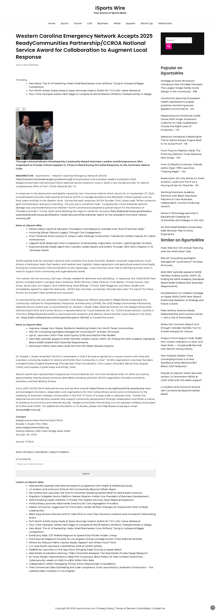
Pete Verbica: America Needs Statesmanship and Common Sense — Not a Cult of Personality (182, 314)
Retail (117, 23)
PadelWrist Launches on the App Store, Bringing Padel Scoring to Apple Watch (75, 549)
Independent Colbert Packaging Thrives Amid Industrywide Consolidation (72, 563)
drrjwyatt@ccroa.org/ (28, 409)
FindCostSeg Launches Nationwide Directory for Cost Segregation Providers (73, 503)
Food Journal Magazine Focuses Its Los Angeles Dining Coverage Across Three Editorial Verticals (85, 539)
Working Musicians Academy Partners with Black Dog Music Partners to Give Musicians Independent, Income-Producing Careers (180, 199)
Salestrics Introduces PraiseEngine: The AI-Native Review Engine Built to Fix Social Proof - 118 (181, 140)
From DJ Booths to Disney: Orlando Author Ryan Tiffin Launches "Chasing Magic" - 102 (181, 168)
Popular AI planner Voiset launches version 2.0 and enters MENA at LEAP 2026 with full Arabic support (181, 377)
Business (102, 23)
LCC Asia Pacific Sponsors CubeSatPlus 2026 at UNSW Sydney (65, 546)
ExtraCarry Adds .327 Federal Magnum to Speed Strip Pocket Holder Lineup (73, 535)
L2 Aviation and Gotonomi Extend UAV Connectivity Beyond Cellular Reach (72, 489)
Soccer (78, 23)
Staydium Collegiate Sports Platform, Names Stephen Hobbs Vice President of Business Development (89, 496)
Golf (89, 23)
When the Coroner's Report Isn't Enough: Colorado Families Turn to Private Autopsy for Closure (181, 328)
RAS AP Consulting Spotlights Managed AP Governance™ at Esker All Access (74, 331)
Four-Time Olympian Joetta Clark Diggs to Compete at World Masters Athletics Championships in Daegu (90, 94)
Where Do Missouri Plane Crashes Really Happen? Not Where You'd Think (72, 542)
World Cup (147, 23)
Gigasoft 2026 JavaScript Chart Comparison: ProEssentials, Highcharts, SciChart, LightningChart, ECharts (90, 243)
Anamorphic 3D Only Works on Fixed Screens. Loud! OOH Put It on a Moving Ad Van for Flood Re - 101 (182, 182)
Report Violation (59, 452)
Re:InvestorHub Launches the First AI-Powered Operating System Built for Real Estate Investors (85, 492)
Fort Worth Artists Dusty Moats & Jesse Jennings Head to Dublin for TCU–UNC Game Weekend (84, 90)
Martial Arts (165, 23)
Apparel (130, 23)
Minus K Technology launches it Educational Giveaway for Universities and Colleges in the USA (182, 217)
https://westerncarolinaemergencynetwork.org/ (44, 179)
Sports (64, 23)
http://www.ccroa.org (115, 406)
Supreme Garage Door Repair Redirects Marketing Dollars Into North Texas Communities (81, 328)
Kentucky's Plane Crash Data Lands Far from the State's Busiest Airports (71, 346)
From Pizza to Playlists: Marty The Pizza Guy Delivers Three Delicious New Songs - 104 (181, 154)
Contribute (143, 608)
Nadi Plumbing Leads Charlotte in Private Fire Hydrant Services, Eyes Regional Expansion (81, 499)
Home (51, 23)
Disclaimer (41, 452)
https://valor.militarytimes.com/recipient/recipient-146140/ (54, 317)
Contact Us (158, 608)
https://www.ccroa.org (127, 299)
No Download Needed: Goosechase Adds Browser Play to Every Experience (181, 231)
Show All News (24, 452)
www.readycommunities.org (32, 427)
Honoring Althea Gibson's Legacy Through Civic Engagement (65, 232)
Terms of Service (125, 608)
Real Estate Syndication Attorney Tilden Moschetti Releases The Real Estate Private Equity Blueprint (88, 553)
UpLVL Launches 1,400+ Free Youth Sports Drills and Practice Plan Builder (72, 335)
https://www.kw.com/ (41, 314)
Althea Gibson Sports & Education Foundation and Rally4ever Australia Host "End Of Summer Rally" (86, 229)
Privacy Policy (105, 608)
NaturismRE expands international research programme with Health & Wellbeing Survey (81, 485)
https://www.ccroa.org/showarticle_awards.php (116, 388)
